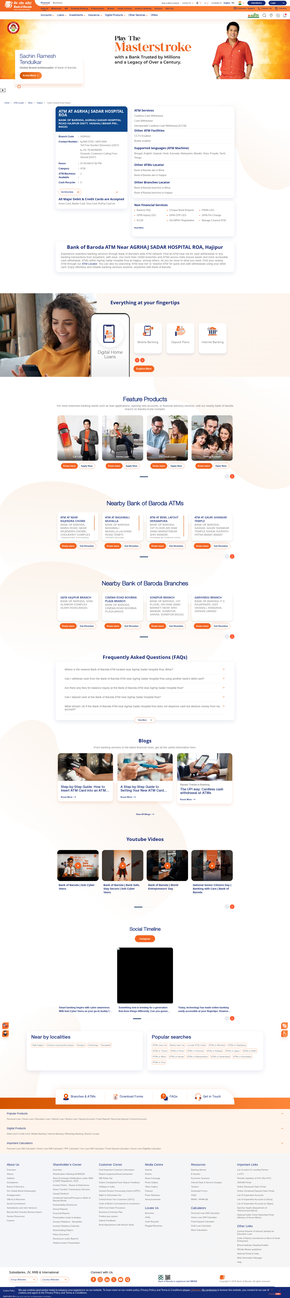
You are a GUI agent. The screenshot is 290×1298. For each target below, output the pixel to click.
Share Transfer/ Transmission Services (71, 1189)
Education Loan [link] (42, 1119)
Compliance (12, 1182)
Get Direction (87, 546)
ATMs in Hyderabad (220, 1056)
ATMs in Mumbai (217, 1045)
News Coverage (152, 1178)
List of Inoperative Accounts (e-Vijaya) (255, 1203)
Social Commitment (16, 1203)
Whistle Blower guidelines (249, 1249)
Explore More (143, 368)
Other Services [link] (137, 15)
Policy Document (61, 1234)
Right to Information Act (110, 1195)
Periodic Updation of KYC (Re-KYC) (254, 1178)
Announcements (153, 1199)
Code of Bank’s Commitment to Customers (119, 1203)
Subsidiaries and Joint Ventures (22, 1208)
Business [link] (58, 3)
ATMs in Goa (159, 1062)
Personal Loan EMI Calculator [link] (21, 1149)
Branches (149, 1213)
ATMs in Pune (177, 1051)
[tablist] (145, 1129)
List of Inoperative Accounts (250, 1195)
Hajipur (40, 103)
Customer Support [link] (246, 8)
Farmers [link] (159, 9)
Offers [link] (154, 15)
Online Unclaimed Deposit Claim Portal (255, 1191)
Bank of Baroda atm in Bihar (149, 170)
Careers (10, 1220)
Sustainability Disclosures (65, 1205)
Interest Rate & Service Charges (206, 1182)
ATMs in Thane (160, 1051)
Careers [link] (283, 8)
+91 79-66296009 (92, 150)
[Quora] (127, 1279)
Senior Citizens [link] (125, 9)
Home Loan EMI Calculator (204, 1217)
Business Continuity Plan (110, 1212)
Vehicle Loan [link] (58, 1119)
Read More (139, 228)
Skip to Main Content (170, 3)
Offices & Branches (16, 1199)
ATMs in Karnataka (242, 1056)
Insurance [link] (94, 15)
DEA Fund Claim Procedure (112, 1208)
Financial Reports (61, 1213)
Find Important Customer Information (116, 1170)
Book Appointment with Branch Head (116, 1225)
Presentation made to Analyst (67, 1217)
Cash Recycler (152, 1221)
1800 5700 (87, 141)
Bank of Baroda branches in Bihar (152, 187)
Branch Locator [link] (92, 1134)
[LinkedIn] (107, 1279)
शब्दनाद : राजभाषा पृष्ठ (199, 1199)
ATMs (147, 1217)
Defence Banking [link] (143, 9)
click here (196, 1290)
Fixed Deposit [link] (103, 1119)
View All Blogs (143, 814)
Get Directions (67, 192)
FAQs (193, 1195)
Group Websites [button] (18, 1279)
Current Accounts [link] (138, 1119)
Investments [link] (76, 15)
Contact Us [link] (266, 8)
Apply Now (87, 466)
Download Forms (199, 1191)
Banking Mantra (198, 1170)
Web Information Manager (249, 1258)
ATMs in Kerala (176, 1056)
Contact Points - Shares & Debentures (71, 1185)
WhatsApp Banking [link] (74, 1134)
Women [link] (110, 9)
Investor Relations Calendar (66, 1226)
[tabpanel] (145, 53)
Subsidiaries (256, 3)
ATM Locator (19, 103)
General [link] (44, 9)
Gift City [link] (170, 9)
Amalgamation (14, 1195)
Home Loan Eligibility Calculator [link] (146, 1149)
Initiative (11, 1178)
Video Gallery (151, 1186)
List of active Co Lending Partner (252, 1170)
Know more (69, 466)
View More (142, 720)
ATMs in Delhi (249, 1051)
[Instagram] (100, 1279)
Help (239, 1262)
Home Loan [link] (28, 1119)
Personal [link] (45, 3)
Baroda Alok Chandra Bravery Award (24, 1212)
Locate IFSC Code (197, 1045)
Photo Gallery (151, 1182)
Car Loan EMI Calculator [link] (92, 1149)
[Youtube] (120, 1279)
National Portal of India (248, 1253)
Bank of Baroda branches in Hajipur (153, 192)
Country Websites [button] (50, 1279)
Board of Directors (15, 1186)
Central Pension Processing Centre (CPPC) (119, 1191)
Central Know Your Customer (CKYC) (117, 1199)
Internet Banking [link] (55, 1134)
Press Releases (152, 1195)
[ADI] (5, 1033)
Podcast (149, 1191)
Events (148, 1174)
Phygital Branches (153, 1226)
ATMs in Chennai (195, 1051)
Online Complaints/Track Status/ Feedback (119, 1182)
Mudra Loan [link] (71, 1119)
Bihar (30, 103)
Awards (148, 1170)
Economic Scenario (200, 1178)
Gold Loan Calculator (201, 1226)
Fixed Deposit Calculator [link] (117, 1149)
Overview (11, 1170)
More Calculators (199, 1230)
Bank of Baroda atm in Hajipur (150, 175)
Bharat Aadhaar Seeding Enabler (253, 1245)
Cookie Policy (9, 1291)
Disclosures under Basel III (65, 1238)
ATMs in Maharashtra (197, 1056)
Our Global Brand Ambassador (21, 1191)
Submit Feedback (107, 1220)
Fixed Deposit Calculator (202, 1221)
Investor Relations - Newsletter (67, 1221)
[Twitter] (113, 1279)
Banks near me (177, 1045)
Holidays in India (107, 1186)
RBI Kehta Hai (105, 1178)
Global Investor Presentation (66, 1243)
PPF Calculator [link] (71, 1149)
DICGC (193, 1281)
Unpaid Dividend (61, 1193)
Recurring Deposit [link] (119, 1119)
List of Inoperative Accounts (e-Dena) (255, 1199)
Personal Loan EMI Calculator (205, 1213)
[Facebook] (93, 1279)
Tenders (195, 1186)
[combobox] (284, 1026)
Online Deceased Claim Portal (251, 1186)
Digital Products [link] (114, 15)
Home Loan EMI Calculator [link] (50, 1149)
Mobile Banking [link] (38, 1134)
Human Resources (16, 1216)
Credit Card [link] (24, 1134)
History (10, 1174)
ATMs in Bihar (159, 1056)
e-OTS (240, 1174)
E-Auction (195, 1174)
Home (7, 103)
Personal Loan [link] (14, 1119)
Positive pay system (108, 1216)
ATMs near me (160, 1045)
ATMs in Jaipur (233, 1051)
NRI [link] (66, 9)
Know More (29, 75)
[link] (253, 15)
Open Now (221, 466)
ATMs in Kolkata (214, 1051)
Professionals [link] (97, 9)
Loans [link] (60, 15)
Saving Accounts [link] (87, 1119)
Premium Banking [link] (79, 9)
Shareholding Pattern (63, 1230)
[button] (264, 15)
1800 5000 (101, 141)
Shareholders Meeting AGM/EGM (69, 1174)
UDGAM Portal (244, 1182)
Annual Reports (60, 1209)
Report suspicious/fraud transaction (116, 1174)
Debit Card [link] (12, 1134)
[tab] (145, 1113)
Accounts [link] (46, 15)
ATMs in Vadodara (237, 1045)
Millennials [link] (56, 9)
